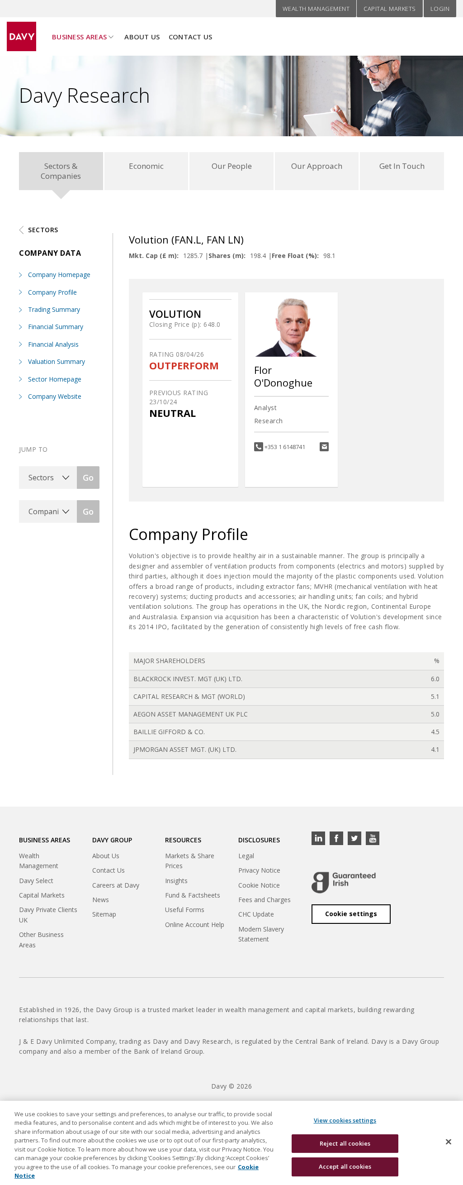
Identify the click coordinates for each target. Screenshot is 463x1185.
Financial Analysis (53, 344)
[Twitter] (354, 838)
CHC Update (256, 914)
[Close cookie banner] (448, 1142)
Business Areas (79, 37)
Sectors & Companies (61, 171)
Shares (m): (227, 255)
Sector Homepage (54, 379)
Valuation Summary (56, 361)
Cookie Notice (259, 885)
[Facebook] (336, 838)
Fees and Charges (264, 899)
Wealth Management (316, 9)
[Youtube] (372, 838)
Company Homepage (59, 274)
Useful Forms (184, 909)
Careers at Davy (115, 885)
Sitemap (104, 914)
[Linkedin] (318, 838)
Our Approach (316, 166)
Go (88, 477)
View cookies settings (345, 1120)
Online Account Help (194, 924)
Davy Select (36, 880)
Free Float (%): (295, 255)
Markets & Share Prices (189, 860)
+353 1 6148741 (285, 447)
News (100, 899)
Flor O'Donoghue (283, 376)
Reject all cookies (345, 1143)
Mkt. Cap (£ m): (154, 255)
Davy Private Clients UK (48, 914)
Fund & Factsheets (192, 895)
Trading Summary (54, 309)
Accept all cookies (345, 1166)
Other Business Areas (41, 939)
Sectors (43, 229)
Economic (146, 166)
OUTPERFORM (184, 365)
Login (440, 9)
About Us (142, 36)
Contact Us (191, 36)
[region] (231, 1143)
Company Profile (52, 292)
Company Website (54, 396)
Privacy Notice (259, 870)
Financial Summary (55, 326)
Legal (246, 855)
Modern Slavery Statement (261, 934)
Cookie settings (351, 913)
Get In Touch (402, 166)
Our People (232, 166)
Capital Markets (390, 9)
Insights (176, 880)
